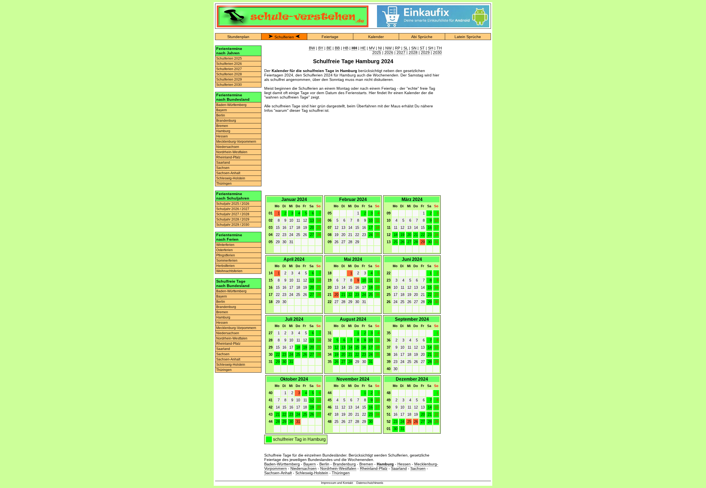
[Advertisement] (353, 155)
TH (439, 48)
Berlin (220, 115)
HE (363, 48)
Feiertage (330, 37)
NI (380, 48)
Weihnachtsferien (229, 271)
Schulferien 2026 (229, 64)
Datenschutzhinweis (369, 482)
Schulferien (284, 37)
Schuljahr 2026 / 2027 (232, 209)
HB (345, 48)
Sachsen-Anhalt (228, 173)
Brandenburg (226, 121)
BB (337, 48)
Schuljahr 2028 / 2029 (232, 219)
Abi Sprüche (421, 37)
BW (312, 48)
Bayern (221, 110)
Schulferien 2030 (229, 85)
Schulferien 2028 (229, 74)
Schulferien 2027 (229, 69)
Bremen (222, 126)
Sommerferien (226, 260)
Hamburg (223, 131)
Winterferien (225, 245)
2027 (401, 52)
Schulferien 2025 (229, 58)
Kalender (376, 37)
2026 (388, 52)
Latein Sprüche (467, 37)
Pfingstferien (225, 255)
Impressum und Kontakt (337, 482)
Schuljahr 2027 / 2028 (232, 214)
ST (422, 48)
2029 (425, 52)
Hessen (222, 136)
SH (430, 48)
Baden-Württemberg (231, 105)
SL (405, 48)
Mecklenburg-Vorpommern (236, 142)
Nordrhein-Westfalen (231, 152)
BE (329, 48)
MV (372, 48)
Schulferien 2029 (229, 79)
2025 (376, 52)
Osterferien (224, 250)
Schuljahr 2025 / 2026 (232, 204)
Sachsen (222, 168)
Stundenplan (238, 37)
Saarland (223, 163)
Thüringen (224, 183)
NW (388, 48)
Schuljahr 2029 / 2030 (232, 225)
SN (413, 48)
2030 (437, 52)
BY (320, 48)
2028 (413, 52)
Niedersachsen (227, 147)
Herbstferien (225, 266)
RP (397, 48)
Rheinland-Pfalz (228, 157)
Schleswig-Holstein (230, 178)
